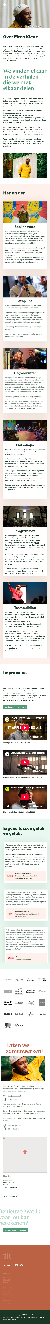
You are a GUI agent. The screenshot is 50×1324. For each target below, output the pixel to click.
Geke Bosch (14, 1317)
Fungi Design (37, 1317)
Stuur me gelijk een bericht (15, 1230)
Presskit (6, 1292)
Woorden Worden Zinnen (12, 51)
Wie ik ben (7, 1277)
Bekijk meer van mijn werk (15, 707)
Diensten (6, 1279)
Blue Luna (23, 1091)
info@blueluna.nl (14, 1096)
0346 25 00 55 (13, 1099)
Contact (6, 1282)
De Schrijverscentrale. (14, 1106)
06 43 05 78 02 (13, 1129)
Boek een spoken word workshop (17, 485)
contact (12, 334)
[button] (25, 1152)
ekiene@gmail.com (15, 1125)
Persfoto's (7, 1294)
